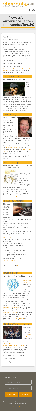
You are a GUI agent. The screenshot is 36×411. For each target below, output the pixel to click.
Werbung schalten (20, 403)
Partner (15, 402)
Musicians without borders (11, 307)
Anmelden (12, 394)
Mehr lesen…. (16, 197)
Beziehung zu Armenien (13, 147)
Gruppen (9, 403)
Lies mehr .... (21, 266)
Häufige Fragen (25, 402)
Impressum (6, 402)
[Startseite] (18, 4)
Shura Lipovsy (7, 300)
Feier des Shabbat (18, 318)
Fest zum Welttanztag (10, 312)
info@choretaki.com (9, 260)
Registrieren (25, 394)
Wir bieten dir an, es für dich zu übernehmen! (16, 238)
